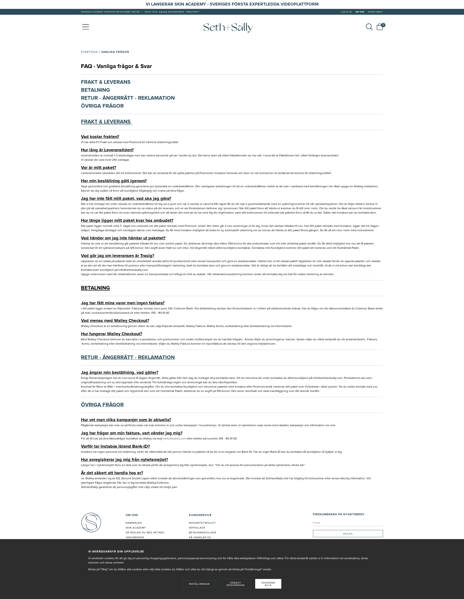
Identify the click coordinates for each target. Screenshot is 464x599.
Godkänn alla (268, 584)
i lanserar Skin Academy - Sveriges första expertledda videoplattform (234, 4)
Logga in (346, 12)
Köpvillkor (197, 528)
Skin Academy (136, 528)
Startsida (89, 52)
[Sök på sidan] (369, 26)
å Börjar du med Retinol (146, 532)
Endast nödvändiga (236, 584)
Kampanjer (134, 523)
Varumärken (135, 537)
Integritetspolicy (202, 523)
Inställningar (199, 584)
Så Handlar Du (200, 537)
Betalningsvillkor (202, 532)
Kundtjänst (375, 12)
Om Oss (359, 12)
